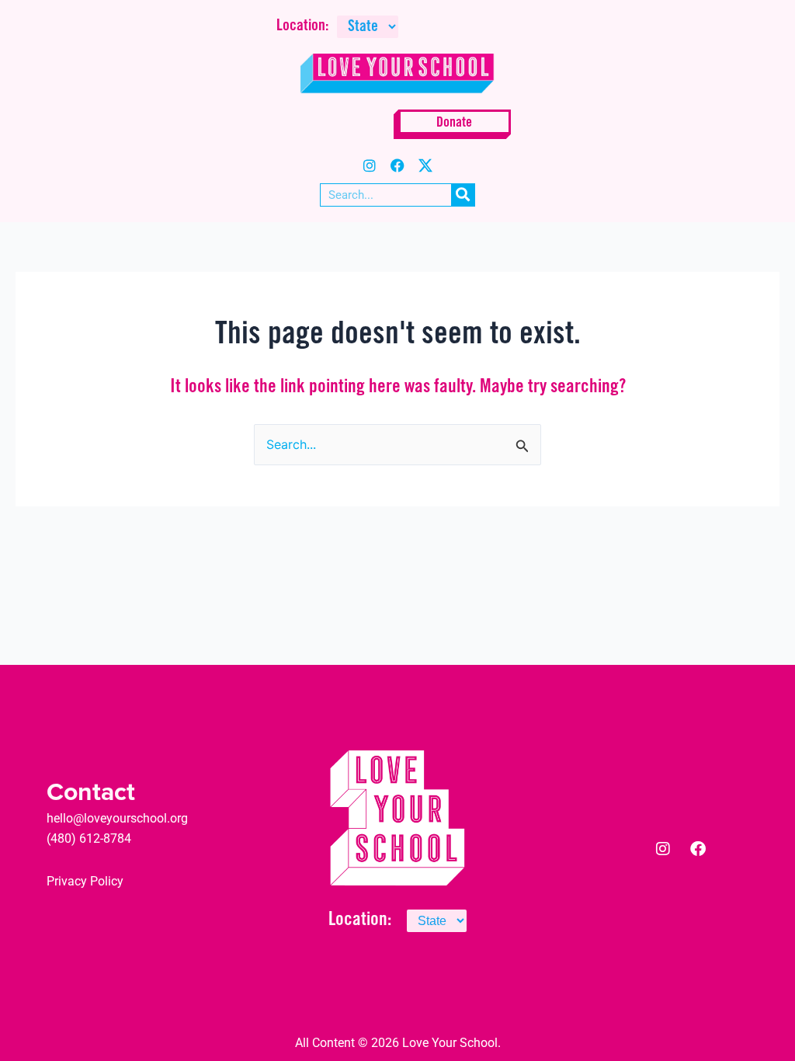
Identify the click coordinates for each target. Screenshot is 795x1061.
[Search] (462, 195)
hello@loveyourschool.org (117, 818)
